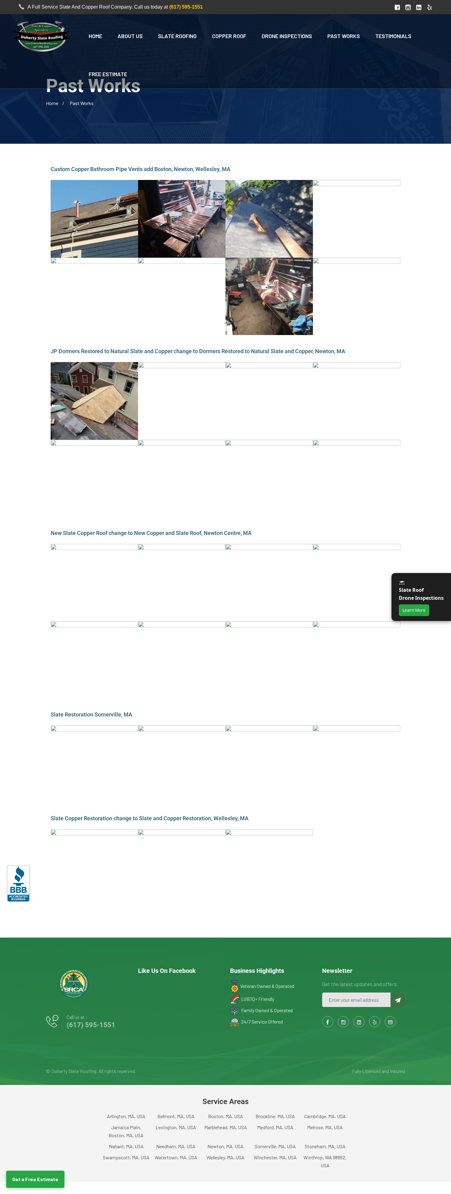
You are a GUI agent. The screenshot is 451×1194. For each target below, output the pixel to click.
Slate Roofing (177, 36)
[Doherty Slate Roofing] (40, 35)
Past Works (343, 36)
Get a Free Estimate (35, 1179)
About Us (130, 36)
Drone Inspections (287, 36)
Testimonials (393, 36)
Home (95, 36)
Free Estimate (108, 74)
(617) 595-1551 (186, 7)
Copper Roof (229, 36)
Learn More (414, 610)
